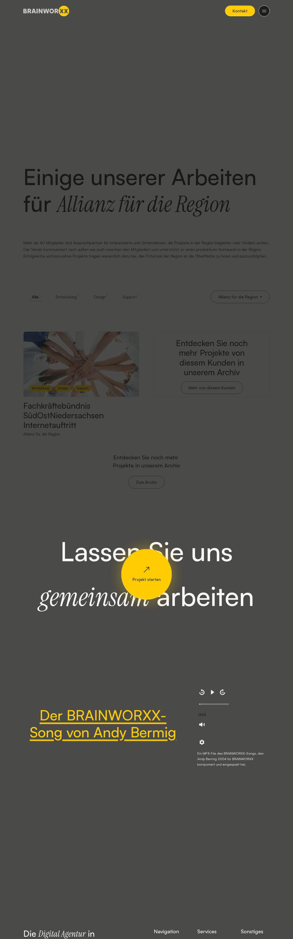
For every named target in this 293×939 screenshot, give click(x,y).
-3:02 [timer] (202, 715)
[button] (240, 11)
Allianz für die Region (41, 433)
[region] (233, 718)
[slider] (214, 704)
